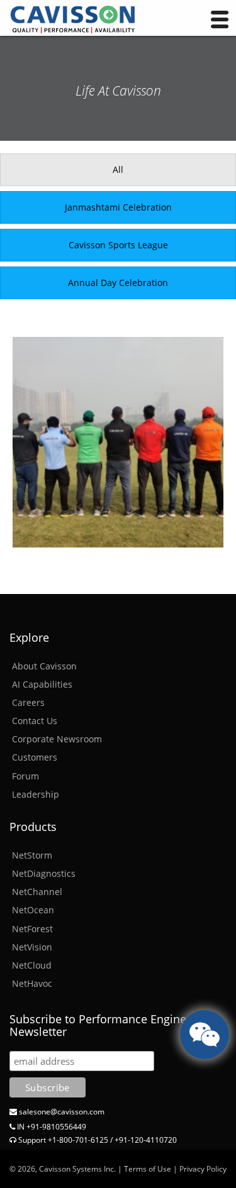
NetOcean (33, 910)
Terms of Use (147, 1168)
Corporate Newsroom (57, 739)
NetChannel (37, 892)
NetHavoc (32, 983)
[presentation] (118, 169)
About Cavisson (44, 666)
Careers (28, 702)
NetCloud (32, 965)
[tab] (118, 169)
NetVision (32, 947)
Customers (34, 757)
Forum (25, 776)
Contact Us (34, 721)
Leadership (35, 794)
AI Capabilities (42, 684)
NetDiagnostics (44, 873)
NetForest (32, 929)
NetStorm (32, 855)
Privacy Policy (203, 1168)
